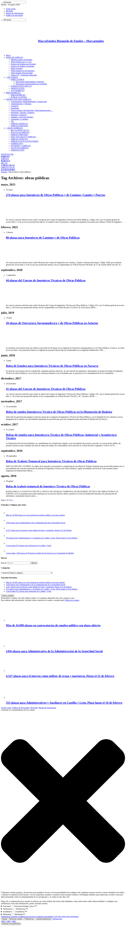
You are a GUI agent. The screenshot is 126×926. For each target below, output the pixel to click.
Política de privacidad (14, 15)
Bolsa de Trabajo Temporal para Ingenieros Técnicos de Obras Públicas (51, 461)
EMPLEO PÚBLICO (19, 124)
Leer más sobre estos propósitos (66, 916)
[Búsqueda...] (2, 2)
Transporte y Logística (19, 119)
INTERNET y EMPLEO (21, 146)
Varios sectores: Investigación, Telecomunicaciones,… (32, 110)
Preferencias (29, 919)
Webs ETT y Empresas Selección (24, 75)
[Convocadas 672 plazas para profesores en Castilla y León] (8, 543)
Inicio (8, 55)
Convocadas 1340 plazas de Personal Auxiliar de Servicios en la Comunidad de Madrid (40, 553)
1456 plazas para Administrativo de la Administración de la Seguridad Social (35, 523)
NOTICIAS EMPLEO (20, 148)
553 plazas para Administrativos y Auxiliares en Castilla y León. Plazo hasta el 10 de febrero (42, 538)
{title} (3, 921)
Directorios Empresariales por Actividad (31, 84)
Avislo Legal (6, 708)
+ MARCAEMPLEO (14, 128)
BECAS (8, 164)
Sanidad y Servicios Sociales (22, 117)
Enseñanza (15, 108)
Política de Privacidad (20, 708)
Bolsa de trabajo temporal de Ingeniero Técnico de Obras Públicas (48, 486)
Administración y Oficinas (21, 104)
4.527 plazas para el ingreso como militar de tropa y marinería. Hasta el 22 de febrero (39, 530)
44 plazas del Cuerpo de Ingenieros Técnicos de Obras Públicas (46, 280)
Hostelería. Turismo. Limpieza (22, 113)
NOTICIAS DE (7, 155)
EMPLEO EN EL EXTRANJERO (24, 141)
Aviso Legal (10, 9)
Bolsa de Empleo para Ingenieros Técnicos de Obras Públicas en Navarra (52, 365)
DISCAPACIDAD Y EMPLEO (23, 137)
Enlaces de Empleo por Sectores (23, 64)
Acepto (4, 919)
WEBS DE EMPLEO (14, 57)
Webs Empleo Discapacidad (22, 73)
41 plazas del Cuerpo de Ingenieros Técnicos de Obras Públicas (46, 388)
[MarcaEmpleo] (13, 51)
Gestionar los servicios (27, 916)
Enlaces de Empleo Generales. (22, 66)
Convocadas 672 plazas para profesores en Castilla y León (28, 546)
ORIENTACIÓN (17, 88)
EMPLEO (5, 160)
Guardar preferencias (43, 919)
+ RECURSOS (12, 77)
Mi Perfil (9, 11)
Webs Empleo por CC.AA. (21, 62)
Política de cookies (72, 600)
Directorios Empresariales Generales (30, 82)
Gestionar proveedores (45, 916)
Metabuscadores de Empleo (21, 60)
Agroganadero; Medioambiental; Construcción (29, 102)
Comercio (14, 106)
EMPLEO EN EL (8, 168)
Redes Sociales (17, 68)
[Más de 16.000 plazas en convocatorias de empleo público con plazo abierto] (8, 513)
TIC (12, 121)
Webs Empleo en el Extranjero (22, 71)
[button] (63, 801)
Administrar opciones (9, 916)
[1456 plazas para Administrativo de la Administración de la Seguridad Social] (8, 521)
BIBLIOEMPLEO (13, 93)
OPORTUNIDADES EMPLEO (18, 99)
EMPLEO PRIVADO (19, 126)
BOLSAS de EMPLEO (20, 132)
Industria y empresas (19, 115)
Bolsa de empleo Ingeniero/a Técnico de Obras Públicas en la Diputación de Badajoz (59, 411)
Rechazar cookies (15, 919)
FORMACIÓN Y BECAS (21, 86)
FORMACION (17, 143)
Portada (4, 172)
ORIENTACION (17, 150)
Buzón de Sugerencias (14, 13)
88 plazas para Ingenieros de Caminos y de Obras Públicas (43, 237)
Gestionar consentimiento (11, 924)
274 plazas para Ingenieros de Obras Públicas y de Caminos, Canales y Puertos (55, 195)
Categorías (5, 573)
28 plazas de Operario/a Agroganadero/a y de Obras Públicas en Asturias (52, 323)
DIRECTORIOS (17, 79)
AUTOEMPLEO (17, 90)
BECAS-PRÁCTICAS (20, 130)
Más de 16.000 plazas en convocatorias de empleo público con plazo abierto (35, 515)
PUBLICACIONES (19, 97)
